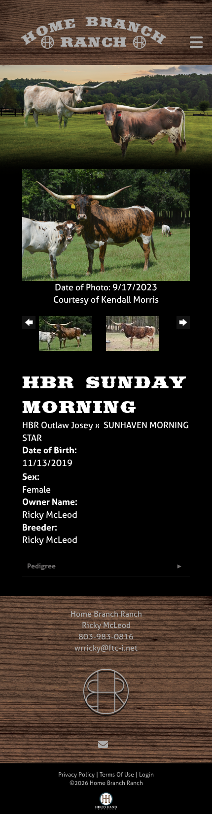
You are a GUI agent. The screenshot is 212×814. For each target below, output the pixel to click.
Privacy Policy (76, 775)
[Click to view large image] (106, 224)
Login (146, 775)
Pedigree (41, 565)
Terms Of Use (117, 775)
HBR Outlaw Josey (57, 425)
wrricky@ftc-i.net (106, 647)
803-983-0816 (106, 636)
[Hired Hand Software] (106, 803)
